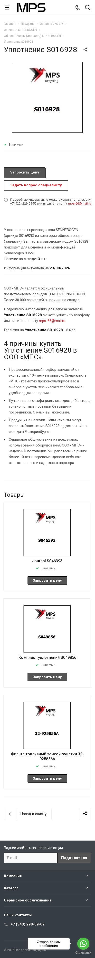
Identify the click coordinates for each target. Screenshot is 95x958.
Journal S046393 (47, 561)
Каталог (11, 888)
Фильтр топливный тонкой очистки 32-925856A (47, 756)
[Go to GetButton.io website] (83, 953)
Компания (13, 876)
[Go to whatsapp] (83, 944)
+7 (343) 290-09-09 (28, 924)
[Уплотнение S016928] (47, 97)
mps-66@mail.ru (79, 203)
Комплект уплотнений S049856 (47, 657)
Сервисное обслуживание (28, 900)
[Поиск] (87, 7)
